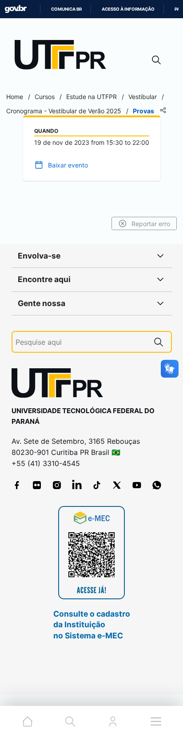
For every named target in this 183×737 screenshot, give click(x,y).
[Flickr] (37, 485)
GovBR (15, 9)
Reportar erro (150, 223)
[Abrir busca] (156, 59)
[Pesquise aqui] (158, 342)
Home (14, 96)
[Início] (63, 56)
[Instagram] (57, 485)
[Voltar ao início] (60, 385)
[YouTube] (136, 485)
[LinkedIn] (77, 485)
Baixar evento (68, 165)
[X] (116, 485)
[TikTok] (97, 485)
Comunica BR (66, 9)
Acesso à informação (128, 9)
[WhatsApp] (156, 485)
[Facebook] (17, 485)
